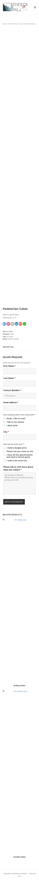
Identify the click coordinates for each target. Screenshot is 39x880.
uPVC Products (12, 24)
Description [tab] (8, 347)
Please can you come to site (19, 451)
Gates (21, 24)
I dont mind (11, 425)
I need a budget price (16, 448)
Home (5, 24)
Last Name (9, 378)
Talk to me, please (15, 422)
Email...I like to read (15, 418)
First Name (9, 366)
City (6, 431)
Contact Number (12, 390)
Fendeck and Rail (13, 339)
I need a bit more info (16, 460)
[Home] (15, 7)
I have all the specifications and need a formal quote (19, 456)
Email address (10, 402)
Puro (19, 876)
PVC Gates (9, 336)
